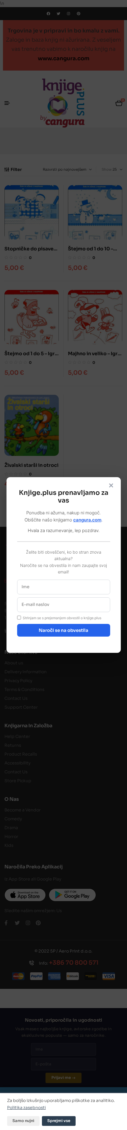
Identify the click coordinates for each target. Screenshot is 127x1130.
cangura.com (87, 520)
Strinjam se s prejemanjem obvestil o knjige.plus (62, 618)
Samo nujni (23, 1120)
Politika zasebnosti (26, 1107)
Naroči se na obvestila (63, 630)
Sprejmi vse (58, 1120)
